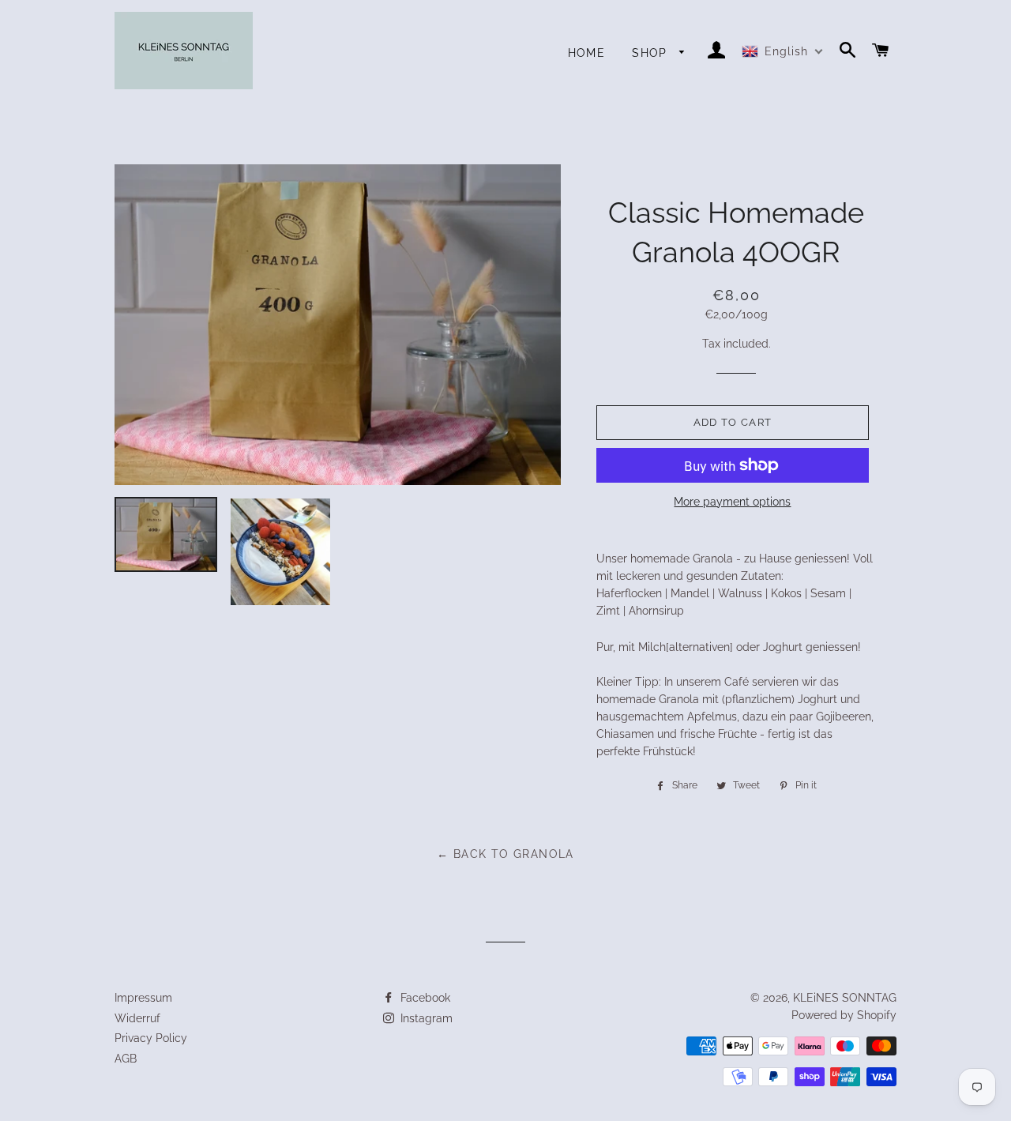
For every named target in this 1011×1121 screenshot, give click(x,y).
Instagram (425, 1018)
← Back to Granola (505, 854)
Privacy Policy (151, 1038)
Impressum (143, 997)
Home (587, 53)
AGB (126, 1058)
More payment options (732, 501)
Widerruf (137, 1018)
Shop (651, 53)
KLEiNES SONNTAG (844, 997)
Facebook (423, 997)
